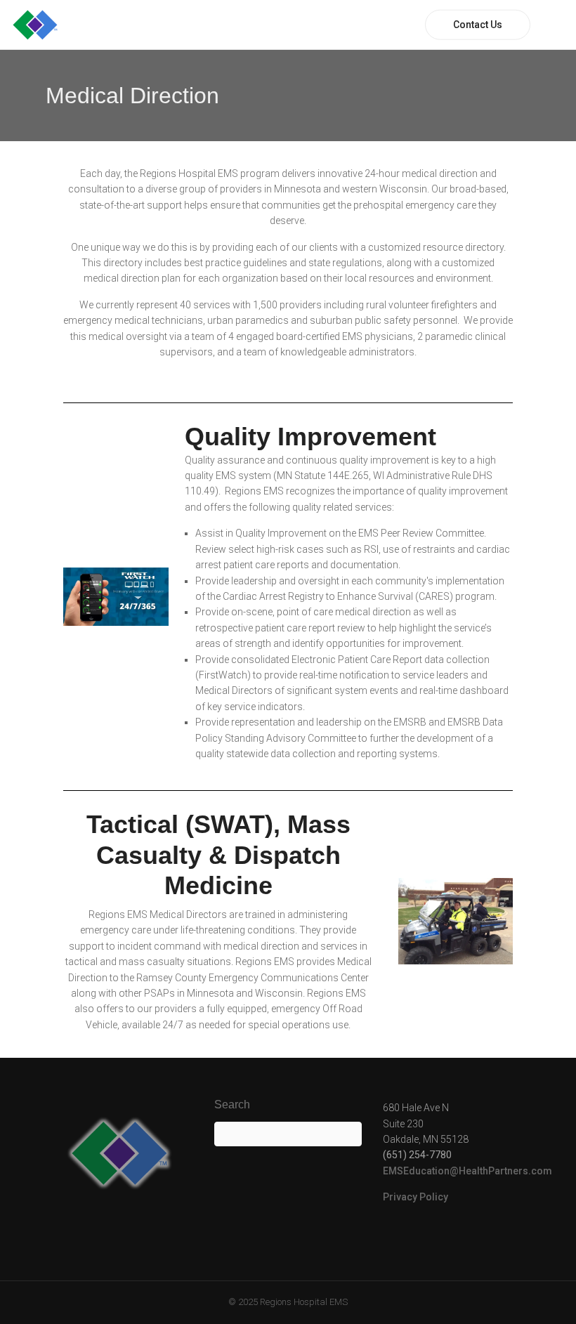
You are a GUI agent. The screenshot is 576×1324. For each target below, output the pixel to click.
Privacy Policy (415, 1196)
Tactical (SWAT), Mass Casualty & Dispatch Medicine (218, 854)
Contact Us (477, 24)
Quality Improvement (310, 436)
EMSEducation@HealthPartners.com (467, 1170)
